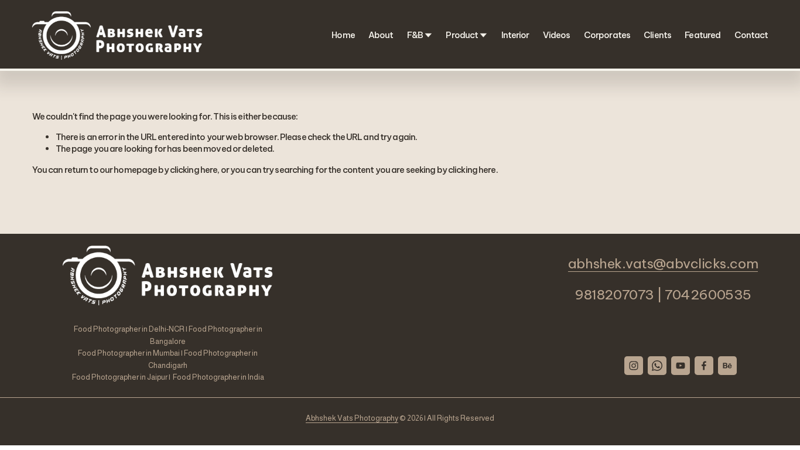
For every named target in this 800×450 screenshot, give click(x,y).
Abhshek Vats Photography (352, 418)
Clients (657, 34)
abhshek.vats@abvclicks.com (663, 264)
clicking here (194, 169)
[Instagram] (634, 365)
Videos (556, 34)
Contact (751, 34)
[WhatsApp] (657, 365)
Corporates (607, 34)
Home (343, 34)
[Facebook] (704, 365)
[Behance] (728, 365)
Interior (515, 34)
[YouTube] (681, 365)
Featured (702, 34)
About (381, 34)
